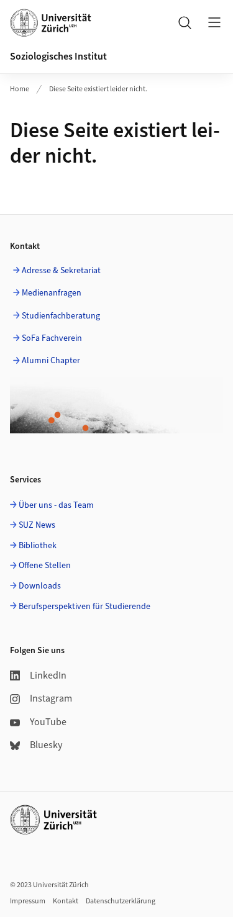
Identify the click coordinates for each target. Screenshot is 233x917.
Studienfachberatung (61, 316)
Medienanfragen (51, 293)
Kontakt (65, 901)
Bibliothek (38, 546)
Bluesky (46, 745)
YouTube (48, 722)
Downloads (40, 586)
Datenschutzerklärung (120, 901)
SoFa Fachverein (52, 338)
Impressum (27, 901)
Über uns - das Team (56, 505)
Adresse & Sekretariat (61, 270)
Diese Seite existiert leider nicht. (98, 89)
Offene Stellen (45, 565)
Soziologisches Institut (58, 56)
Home (19, 89)
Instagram (51, 698)
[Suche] (184, 22)
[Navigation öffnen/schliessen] (214, 22)
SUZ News (37, 525)
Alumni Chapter (51, 361)
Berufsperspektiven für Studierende (84, 606)
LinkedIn (48, 675)
